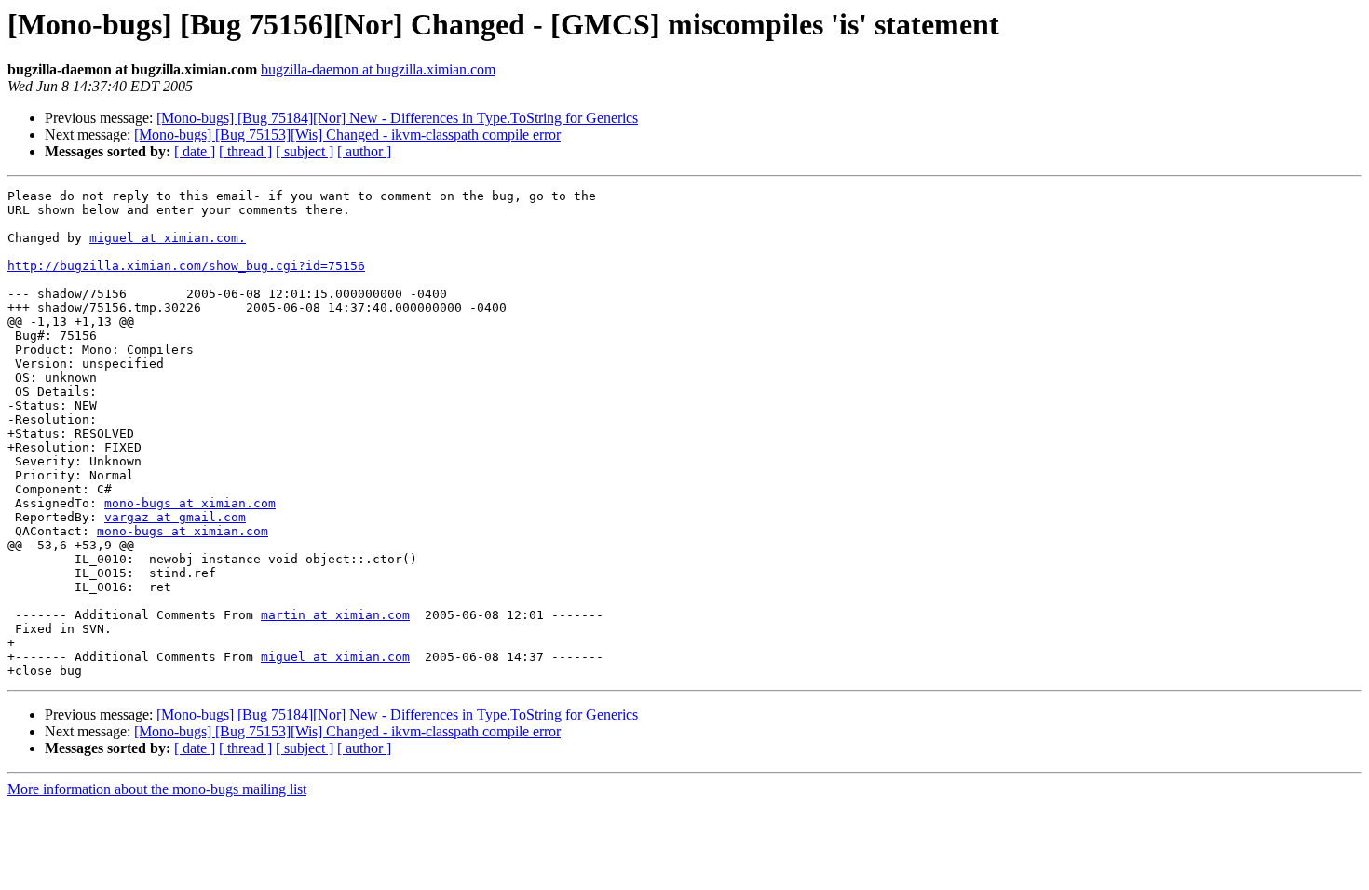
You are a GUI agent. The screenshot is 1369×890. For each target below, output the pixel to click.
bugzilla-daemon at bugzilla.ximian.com (378, 69)
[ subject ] (304, 151)
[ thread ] (245, 151)
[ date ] (194, 151)
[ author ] (364, 151)
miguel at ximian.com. (167, 238)
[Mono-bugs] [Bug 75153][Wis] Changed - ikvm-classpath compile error (347, 134)
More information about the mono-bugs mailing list (156, 789)
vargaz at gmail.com (175, 517)
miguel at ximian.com (335, 657)
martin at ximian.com (335, 615)
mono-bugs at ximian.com (190, 503)
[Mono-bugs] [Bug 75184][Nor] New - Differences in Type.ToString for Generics (397, 118)
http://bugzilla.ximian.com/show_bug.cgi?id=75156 (186, 266)
